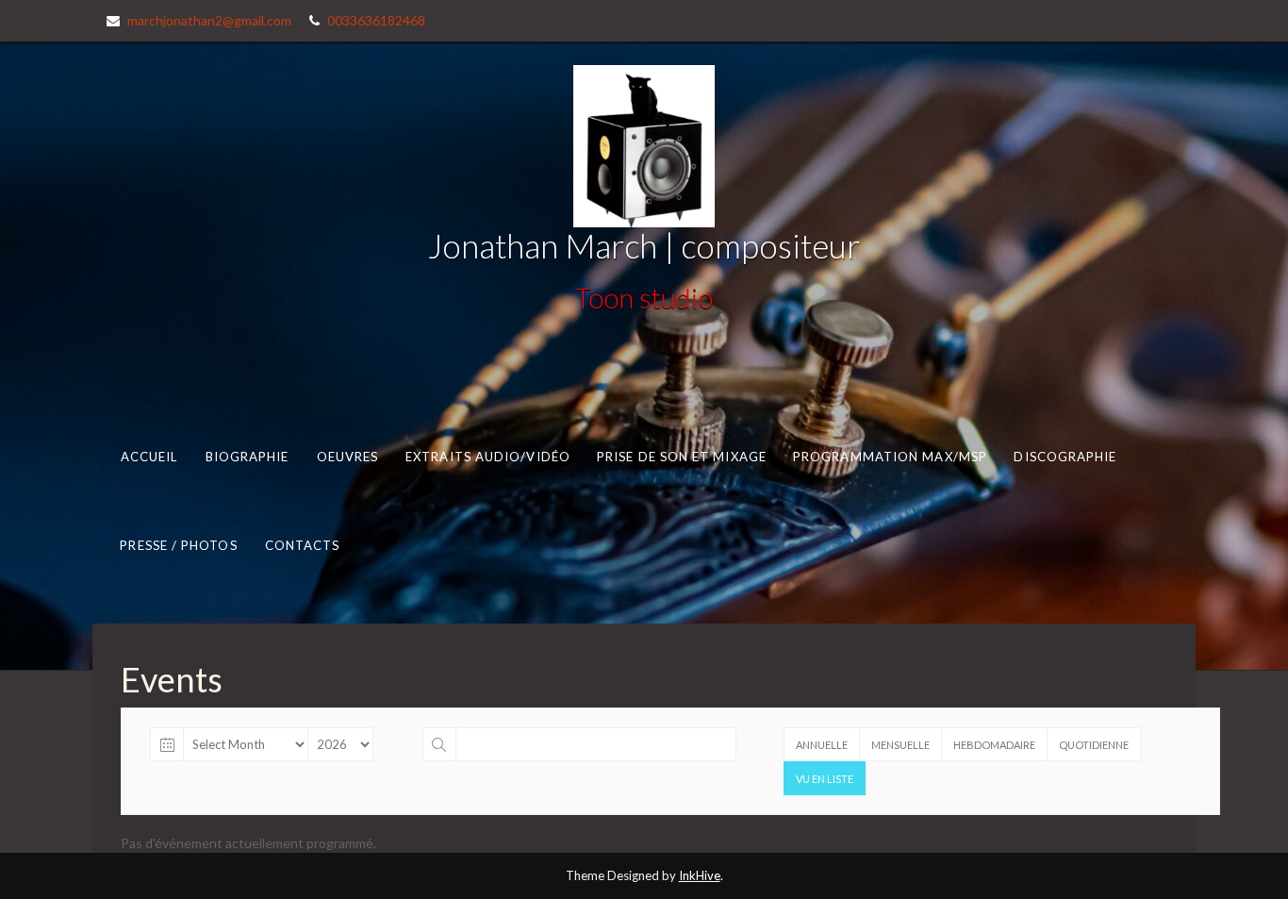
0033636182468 (376, 20)
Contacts (302, 545)
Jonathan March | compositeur (644, 245)
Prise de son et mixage (682, 455)
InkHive (699, 875)
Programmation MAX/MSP (890, 455)
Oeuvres (348, 455)
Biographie (247, 455)
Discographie (1065, 455)
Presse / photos (178, 545)
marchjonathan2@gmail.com (209, 20)
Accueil (149, 455)
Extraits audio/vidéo (487, 455)
